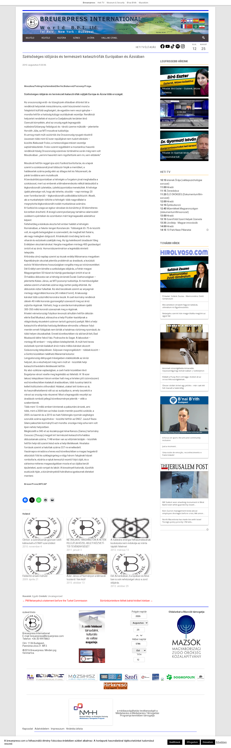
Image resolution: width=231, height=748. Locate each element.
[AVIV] (30, 680)
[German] (202, 20)
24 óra (90, 38)
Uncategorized (55, 596)
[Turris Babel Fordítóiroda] (111, 680)
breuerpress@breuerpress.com (47, 636)
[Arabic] (196, 26)
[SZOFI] (131, 680)
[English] (184, 20)
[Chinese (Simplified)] (190, 26)
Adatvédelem (42, 728)
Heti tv (165, 172)
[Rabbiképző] (162, 680)
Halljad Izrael (109, 38)
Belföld (30, 38)
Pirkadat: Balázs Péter (172, 92)
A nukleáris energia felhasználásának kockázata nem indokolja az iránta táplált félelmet (131, 543)
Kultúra (61, 38)
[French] (184, 26)
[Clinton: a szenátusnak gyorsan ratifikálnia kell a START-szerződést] (42, 528)
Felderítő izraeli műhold (34, 576)
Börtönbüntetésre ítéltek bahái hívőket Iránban (126, 600)
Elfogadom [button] (192, 742)
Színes (76, 38)
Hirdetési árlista (74, 728)
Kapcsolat (27, 728)
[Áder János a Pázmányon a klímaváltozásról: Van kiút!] (87, 564)
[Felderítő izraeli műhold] (42, 564)
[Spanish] (196, 20)
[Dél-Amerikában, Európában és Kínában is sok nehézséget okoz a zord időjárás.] (131, 564)
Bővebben (221, 742)
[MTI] (145, 680)
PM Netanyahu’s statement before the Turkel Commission (54, 600)
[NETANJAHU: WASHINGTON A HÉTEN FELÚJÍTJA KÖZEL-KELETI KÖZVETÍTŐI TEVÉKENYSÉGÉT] (87, 528)
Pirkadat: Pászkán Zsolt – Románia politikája (184, 124)
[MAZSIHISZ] (81, 680)
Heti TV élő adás (146, 47)
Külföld (46, 38)
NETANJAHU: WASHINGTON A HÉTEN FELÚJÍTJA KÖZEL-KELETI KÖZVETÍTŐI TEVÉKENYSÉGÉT (86, 543)
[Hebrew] (190, 20)
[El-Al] (50, 680)
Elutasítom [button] (208, 742)
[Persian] (202, 26)
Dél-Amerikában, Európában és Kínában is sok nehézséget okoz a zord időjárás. (130, 579)
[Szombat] (155, 680)
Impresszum (57, 728)
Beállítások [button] (174, 742)
